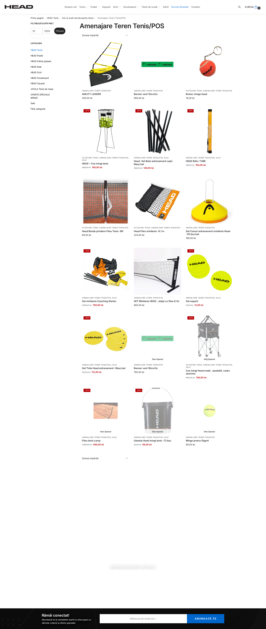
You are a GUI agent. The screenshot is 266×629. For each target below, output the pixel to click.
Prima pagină (37, 18)
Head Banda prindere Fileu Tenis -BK (102, 231)
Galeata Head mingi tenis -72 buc (152, 440)
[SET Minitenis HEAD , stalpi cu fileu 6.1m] (157, 271)
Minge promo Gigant (197, 440)
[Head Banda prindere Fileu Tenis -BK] (105, 201)
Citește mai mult (157, 378)
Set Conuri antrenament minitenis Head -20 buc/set (208, 233)
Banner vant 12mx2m (146, 94)
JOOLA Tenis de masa (42, 89)
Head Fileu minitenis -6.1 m (149, 231)
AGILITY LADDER (91, 94)
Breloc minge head (196, 94)
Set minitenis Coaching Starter (99, 301)
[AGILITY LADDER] (105, 64)
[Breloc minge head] (209, 64)
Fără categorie (38, 108)
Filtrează (60, 31)
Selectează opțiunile (209, 104)
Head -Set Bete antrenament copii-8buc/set (153, 163)
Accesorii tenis (194, 91)
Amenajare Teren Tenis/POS (96, 91)
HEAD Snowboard (40, 78)
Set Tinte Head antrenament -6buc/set (103, 368)
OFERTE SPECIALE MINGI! (40, 96)
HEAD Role (36, 66)
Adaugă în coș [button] (105, 104)
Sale (84, 160)
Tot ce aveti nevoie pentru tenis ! (78, 18)
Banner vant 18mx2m (146, 368)
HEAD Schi (36, 72)
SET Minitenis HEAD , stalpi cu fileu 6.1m (156, 301)
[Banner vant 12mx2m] (157, 64)
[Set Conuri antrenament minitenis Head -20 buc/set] (209, 201)
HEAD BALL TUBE (196, 161)
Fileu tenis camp (91, 440)
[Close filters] (66, 25)
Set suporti (192, 301)
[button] (253, 7)
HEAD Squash (38, 83)
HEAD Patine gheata (41, 61)
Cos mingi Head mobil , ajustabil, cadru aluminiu (208, 372)
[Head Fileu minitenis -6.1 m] (157, 201)
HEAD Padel (37, 55)
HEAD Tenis (53, 18)
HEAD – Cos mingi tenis (95, 163)
